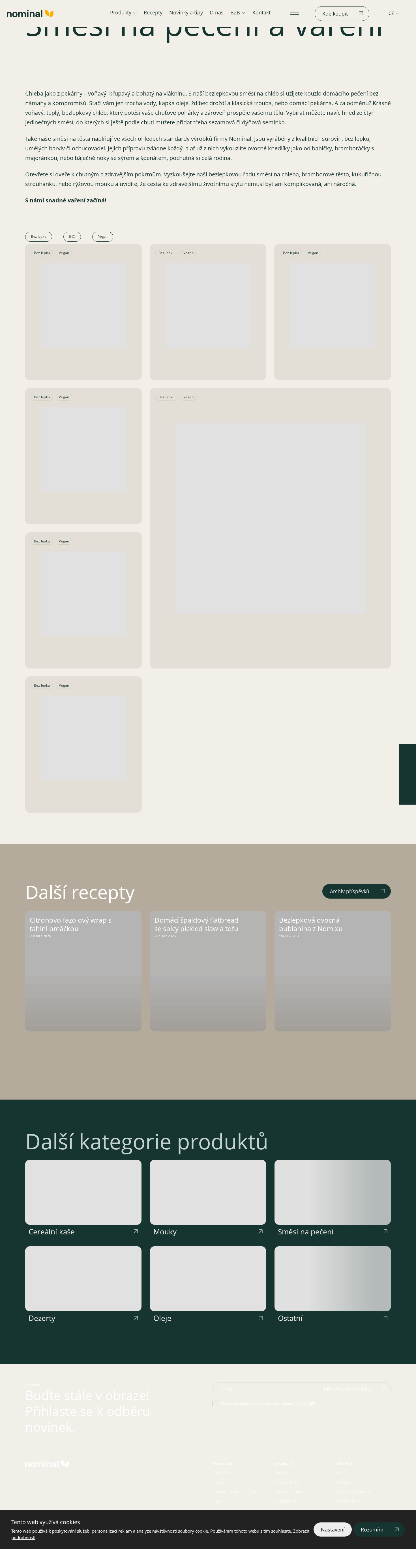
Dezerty (42, 1318)
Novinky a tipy (186, 12)
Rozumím (372, 1529)
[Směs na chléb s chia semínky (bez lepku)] (332, 305)
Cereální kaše (52, 1231)
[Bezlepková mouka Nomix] (270, 518)
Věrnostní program (353, 1491)
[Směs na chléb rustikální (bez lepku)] (208, 305)
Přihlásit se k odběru (348, 1389)
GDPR (311, 1403)
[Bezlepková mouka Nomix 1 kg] (83, 593)
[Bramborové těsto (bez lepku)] (83, 738)
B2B (235, 12)
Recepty (153, 12)
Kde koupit (335, 13)
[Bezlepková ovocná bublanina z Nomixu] (333, 971)
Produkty (120, 12)
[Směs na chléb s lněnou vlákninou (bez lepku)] (83, 305)
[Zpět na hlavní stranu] (30, 13)
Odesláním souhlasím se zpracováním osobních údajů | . (268, 1403)
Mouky (165, 1231)
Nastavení (333, 1529)
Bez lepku (38, 236)
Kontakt (261, 12)
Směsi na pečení (306, 1231)
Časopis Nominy (289, 1491)
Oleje (162, 1318)
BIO (72, 236)
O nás (217, 12)
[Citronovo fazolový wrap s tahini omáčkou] (83, 971)
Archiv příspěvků (349, 891)
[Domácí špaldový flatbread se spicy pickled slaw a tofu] (208, 971)
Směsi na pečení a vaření (234, 1491)
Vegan (103, 236)
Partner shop (348, 1501)
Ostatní (290, 1318)
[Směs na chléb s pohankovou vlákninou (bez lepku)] (83, 449)
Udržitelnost (285, 1501)
